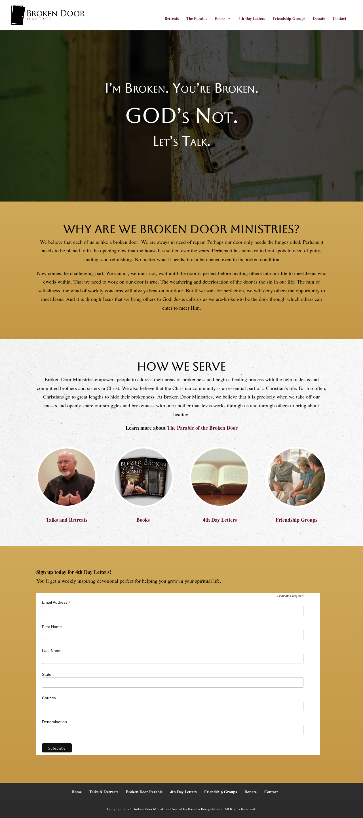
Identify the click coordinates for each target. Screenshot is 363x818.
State (46, 674)
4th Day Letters (252, 18)
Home (76, 792)
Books (220, 18)
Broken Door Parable (144, 792)
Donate (319, 18)
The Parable (196, 18)
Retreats (171, 18)
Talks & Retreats (103, 792)
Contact (339, 18)
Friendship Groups (289, 18)
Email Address (56, 602)
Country (49, 698)
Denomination (54, 722)
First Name (52, 626)
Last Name (52, 650)
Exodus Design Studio (205, 808)
